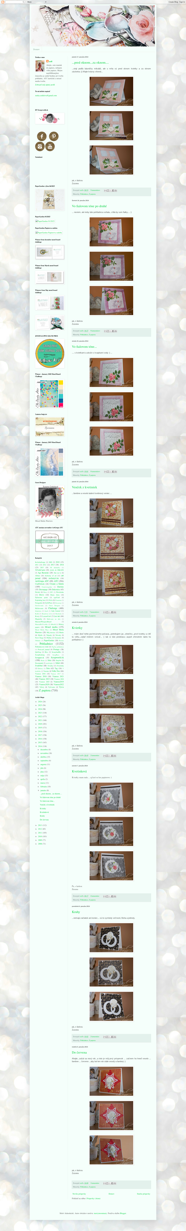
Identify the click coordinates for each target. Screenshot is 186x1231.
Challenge (52, 608)
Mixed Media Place (42, 630)
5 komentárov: (95, 190)
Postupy (56, 649)
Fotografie (38, 603)
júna (42, 771)
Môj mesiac (51, 632)
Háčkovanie (39, 608)
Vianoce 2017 (55, 674)
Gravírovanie (39, 605)
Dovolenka (60, 592)
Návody (58, 635)
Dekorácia (56, 589)
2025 (40, 705)
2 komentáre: (95, 755)
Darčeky (60, 586)
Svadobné (39, 665)
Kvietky (77, 627)
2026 (40, 701)
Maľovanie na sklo (53, 619)
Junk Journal (55, 611)
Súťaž (58, 663)
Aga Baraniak (43, 572)
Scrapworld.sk (57, 657)
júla (42, 768)
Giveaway (58, 603)
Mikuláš (53, 624)
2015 (42, 567)
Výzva (61, 687)
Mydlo (40, 635)
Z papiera (92, 194)
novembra (44, 753)
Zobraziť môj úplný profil (45, 84)
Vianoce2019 (59, 681)
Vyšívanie (51, 687)
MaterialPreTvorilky (41, 624)
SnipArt (58, 660)
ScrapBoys (56, 655)
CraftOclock (40, 584)
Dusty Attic (55, 595)
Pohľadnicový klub (41, 647)
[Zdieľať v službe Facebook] (113, 190)
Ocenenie (58, 638)
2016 (40, 738)
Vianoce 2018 (41, 676)
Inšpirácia (38, 611)
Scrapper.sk (39, 657)
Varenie (46, 671)
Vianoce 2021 (58, 676)
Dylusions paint (41, 597)
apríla (42, 779)
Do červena (79, 1052)
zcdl (50, 61)
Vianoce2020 (44, 684)
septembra (44, 760)
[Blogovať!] (108, 190)
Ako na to (57, 573)
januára (43, 790)
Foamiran (58, 600)
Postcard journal (44, 649)
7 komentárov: (95, 612)
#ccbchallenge (40, 562)
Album (37, 576)
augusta (43, 764)
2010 (58, 562)
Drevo (41, 594)
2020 (40, 724)
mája (42, 775)
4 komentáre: (95, 896)
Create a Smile (57, 583)
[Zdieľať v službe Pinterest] (115, 190)
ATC (56, 581)
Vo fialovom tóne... (84, 346)
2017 (40, 735)
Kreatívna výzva (47, 614)
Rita (46, 652)
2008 (40, 843)
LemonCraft (46, 616)
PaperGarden (49, 640)
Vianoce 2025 (44, 682)
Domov (36, 49)
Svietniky (60, 666)
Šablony (40, 668)
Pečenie (61, 640)
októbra (43, 757)
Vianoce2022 (59, 684)
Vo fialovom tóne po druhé (89, 206)
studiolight (49, 663)
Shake (43, 660)
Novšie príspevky (79, 1193)
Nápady (49, 635)
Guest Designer (54, 605)
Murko (61, 632)
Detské (37, 592)
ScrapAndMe (56, 652)
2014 (62, 564)
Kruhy (76, 912)
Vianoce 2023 (44, 679)
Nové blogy (39, 638)
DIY (51, 592)
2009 (50, 562)
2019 (40, 727)
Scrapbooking (40, 655)
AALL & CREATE (57, 570)
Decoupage (43, 589)
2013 (53, 564)
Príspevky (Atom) (93, 1198)
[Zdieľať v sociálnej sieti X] (110, 190)
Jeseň (46, 611)
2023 (40, 712)
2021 (40, 720)
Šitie (48, 668)
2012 (44, 565)
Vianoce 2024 (59, 679)
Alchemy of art (50, 576)
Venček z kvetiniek (84, 487)
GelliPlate (48, 603)
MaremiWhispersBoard (43, 622)
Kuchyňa (58, 614)
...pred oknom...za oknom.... (90, 62)
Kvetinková (79, 771)
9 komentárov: (95, 331)
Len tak (57, 616)
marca (43, 783)
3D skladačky (55, 567)
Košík (37, 614)
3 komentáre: (95, 1183)
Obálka (48, 638)
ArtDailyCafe (53, 578)
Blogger (123, 1213)
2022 (40, 716)
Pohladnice (84, 194)
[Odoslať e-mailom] (105, 190)
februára (43, 786)
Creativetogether (47, 587)
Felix (51, 600)
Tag (56, 668)
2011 (36, 565)
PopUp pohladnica (58, 647)
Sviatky (50, 666)
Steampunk (39, 663)
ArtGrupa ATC (42, 581)
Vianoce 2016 (40, 674)
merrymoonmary (100, 1213)
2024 (40, 709)
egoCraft (57, 597)
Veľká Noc (56, 671)
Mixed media (51, 626)
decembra (44, 749)
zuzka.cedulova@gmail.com (46, 95)
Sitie (49, 660)
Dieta (45, 592)
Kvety (37, 616)
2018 (40, 731)
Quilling (38, 652)
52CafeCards (40, 570)
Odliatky (38, 640)
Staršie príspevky (143, 1193)
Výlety (41, 687)
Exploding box (40, 600)
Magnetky (38, 619)
